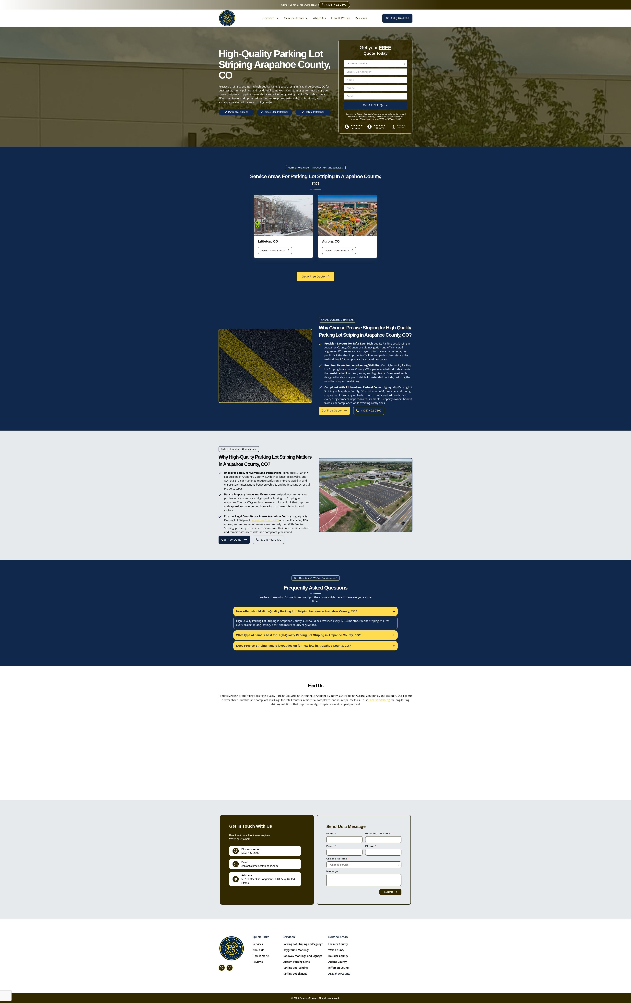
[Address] (236, 879)
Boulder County (338, 956)
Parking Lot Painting (295, 967)
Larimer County (338, 944)
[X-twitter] (222, 968)
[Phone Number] (236, 851)
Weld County (336, 950)
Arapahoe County (339, 973)
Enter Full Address (378, 833)
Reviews (361, 18)
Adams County (337, 961)
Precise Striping (379, 700)
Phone (369, 846)
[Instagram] (229, 968)
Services (269, 18)
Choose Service (337, 859)
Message (332, 871)
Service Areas (294, 18)
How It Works (340, 18)
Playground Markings (296, 950)
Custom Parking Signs (296, 961)
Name (330, 833)
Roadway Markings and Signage (302, 956)
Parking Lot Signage (295, 973)
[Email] (236, 864)
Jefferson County (339, 967)
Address (246, 875)
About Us (319, 18)
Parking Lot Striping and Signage (303, 944)
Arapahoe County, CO (265, 520)
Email (245, 862)
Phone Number (251, 849)
